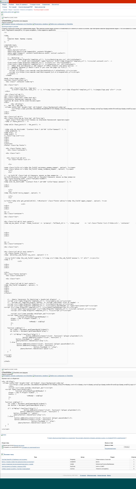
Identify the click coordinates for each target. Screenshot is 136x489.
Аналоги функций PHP (25, 7)
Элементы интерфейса (26, 9)
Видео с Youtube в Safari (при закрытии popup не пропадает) (18, 461)
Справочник (46, 4)
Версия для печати (19, 445)
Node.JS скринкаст (22, 4)
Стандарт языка (35, 4)
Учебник (11, 4)
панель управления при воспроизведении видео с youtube (17, 464)
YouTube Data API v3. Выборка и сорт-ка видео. (14, 459)
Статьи (4, 7)
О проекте (83, 475)
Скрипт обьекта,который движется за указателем (61, 438)
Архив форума (101, 475)
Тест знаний (12, 7)
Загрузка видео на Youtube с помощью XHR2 (14, 466)
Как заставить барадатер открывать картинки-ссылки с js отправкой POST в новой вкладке (100, 438)
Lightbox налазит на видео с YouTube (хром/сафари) (16, 468)
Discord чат (55, 4)
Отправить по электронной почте (31, 447)
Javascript (16, 9)
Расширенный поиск (110, 448)
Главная (5, 9)
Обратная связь (91, 475)
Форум (4, 4)
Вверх (109, 475)
